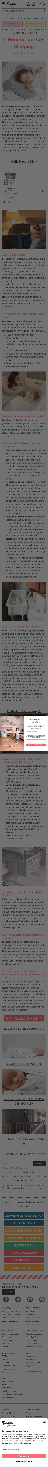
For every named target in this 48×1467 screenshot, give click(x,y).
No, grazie (36, 747)
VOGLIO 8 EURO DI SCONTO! (36, 744)
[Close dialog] (46, 717)
